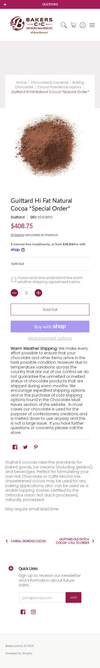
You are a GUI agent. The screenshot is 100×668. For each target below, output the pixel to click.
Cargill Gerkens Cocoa (28, 541)
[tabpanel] (50, 486)
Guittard (18, 217)
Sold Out (50, 309)
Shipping (17, 235)
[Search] (64, 25)
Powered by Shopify (19, 653)
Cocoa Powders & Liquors (59, 87)
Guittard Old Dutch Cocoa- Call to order (72, 541)
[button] (73, 25)
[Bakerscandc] (32, 25)
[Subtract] (14, 293)
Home (21, 82)
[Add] (38, 293)
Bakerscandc (14, 646)
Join (73, 597)
